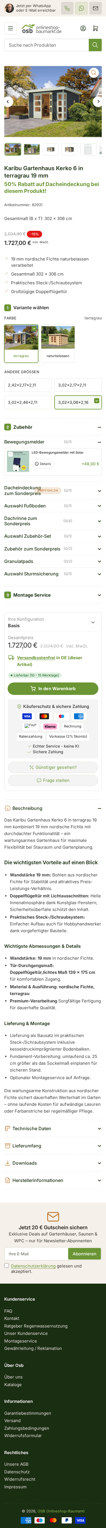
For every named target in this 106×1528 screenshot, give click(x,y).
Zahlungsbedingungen (26, 1428)
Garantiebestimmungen (27, 1413)
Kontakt (11, 1318)
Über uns (13, 1377)
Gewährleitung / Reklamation (33, 1348)
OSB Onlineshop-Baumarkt (61, 1511)
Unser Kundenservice (26, 1333)
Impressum (15, 1486)
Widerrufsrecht (19, 1479)
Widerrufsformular (23, 1435)
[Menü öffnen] (10, 28)
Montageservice (20, 1341)
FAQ (8, 1311)
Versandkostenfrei (36, 657)
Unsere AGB (16, 1464)
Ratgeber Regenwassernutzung (36, 1326)
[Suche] (95, 45)
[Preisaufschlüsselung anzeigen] (93, 622)
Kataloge (13, 1384)
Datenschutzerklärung (33, 1266)
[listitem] (67, 8)
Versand (12, 1420)
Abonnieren (84, 1253)
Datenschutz (17, 1471)
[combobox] (53, 45)
